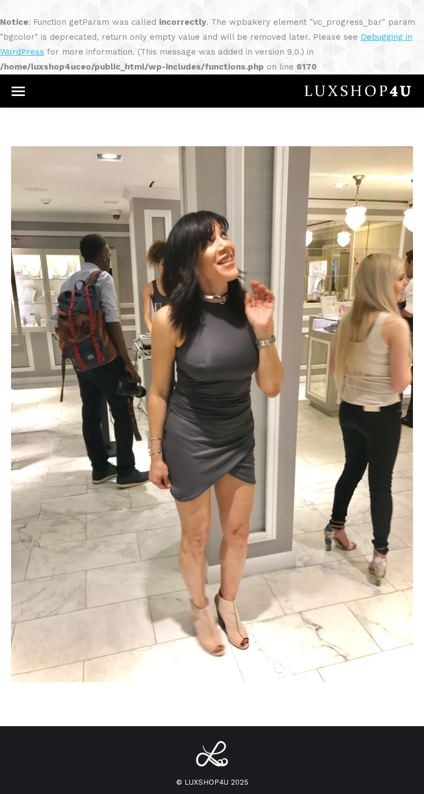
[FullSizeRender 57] (212, 414)
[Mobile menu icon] (18, 91)
